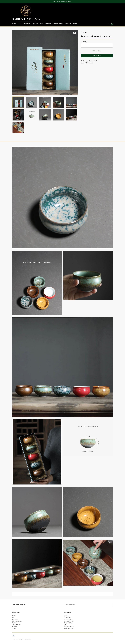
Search (66, 615)
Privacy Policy (68, 619)
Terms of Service (69, 621)
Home (14, 23)
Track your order (69, 628)
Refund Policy (68, 623)
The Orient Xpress (26, 639)
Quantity (84, 41)
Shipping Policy (69, 626)
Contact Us (67, 617)
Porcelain (68, 23)
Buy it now (97, 55)
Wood (75, 23)
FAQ (65, 624)
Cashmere (26, 23)
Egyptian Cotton (37, 23)
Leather (48, 23)
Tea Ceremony (57, 23)
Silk (20, 23)
